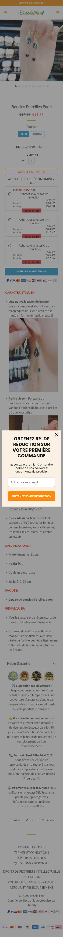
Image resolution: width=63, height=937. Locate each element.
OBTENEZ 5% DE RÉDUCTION (31, 496)
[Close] (56, 434)
